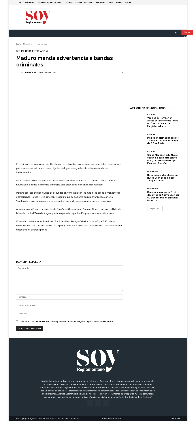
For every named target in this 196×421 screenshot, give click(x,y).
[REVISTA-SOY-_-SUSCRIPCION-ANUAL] (155, 75)
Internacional (41, 44)
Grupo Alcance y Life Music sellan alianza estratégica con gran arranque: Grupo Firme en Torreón (162, 159)
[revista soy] (69, 87)
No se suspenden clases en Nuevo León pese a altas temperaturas (162, 178)
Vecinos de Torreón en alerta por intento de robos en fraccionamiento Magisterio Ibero (162, 122)
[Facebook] (170, 2)
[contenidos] (18, 72)
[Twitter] (178, 2)
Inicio (18, 44)
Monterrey (152, 171)
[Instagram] (174, 2)
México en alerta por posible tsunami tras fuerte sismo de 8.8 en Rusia (163, 140)
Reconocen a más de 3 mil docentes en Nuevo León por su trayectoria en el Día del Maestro (163, 196)
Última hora (28, 44)
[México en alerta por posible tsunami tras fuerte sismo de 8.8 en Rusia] (137, 139)
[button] (176, 33)
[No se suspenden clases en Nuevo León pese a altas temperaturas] (137, 176)
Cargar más (154, 208)
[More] (115, 250)
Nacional (151, 114)
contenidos (30, 72)
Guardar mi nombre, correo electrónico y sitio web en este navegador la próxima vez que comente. (66, 321)
